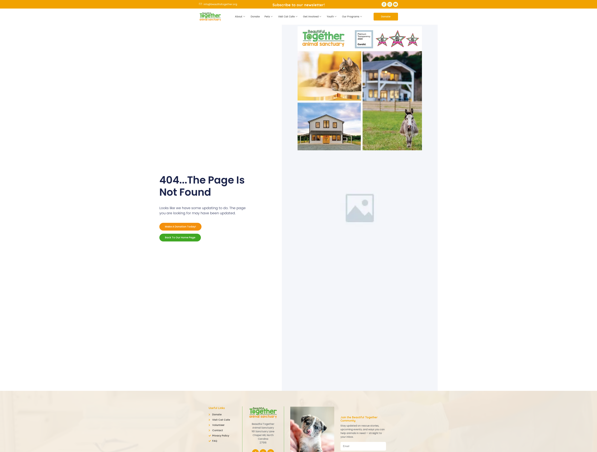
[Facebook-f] (384, 4)
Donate (255, 16)
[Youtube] (395, 4)
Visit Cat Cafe (286, 16)
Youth (330, 16)
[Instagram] (389, 4)
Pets (267, 16)
